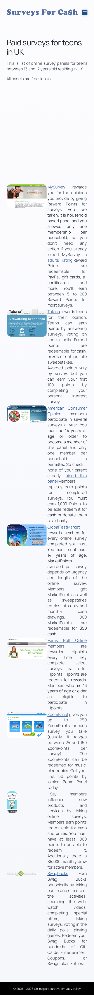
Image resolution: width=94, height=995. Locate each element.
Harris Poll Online (67, 640)
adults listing (60, 260)
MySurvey (56, 187)
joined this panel (67, 478)
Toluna (53, 311)
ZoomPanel (57, 714)
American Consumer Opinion (67, 411)
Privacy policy (71, 989)
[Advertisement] (47, 133)
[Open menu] (84, 12)
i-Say (52, 794)
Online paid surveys (47, 989)
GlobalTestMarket (63, 527)
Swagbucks (57, 873)
